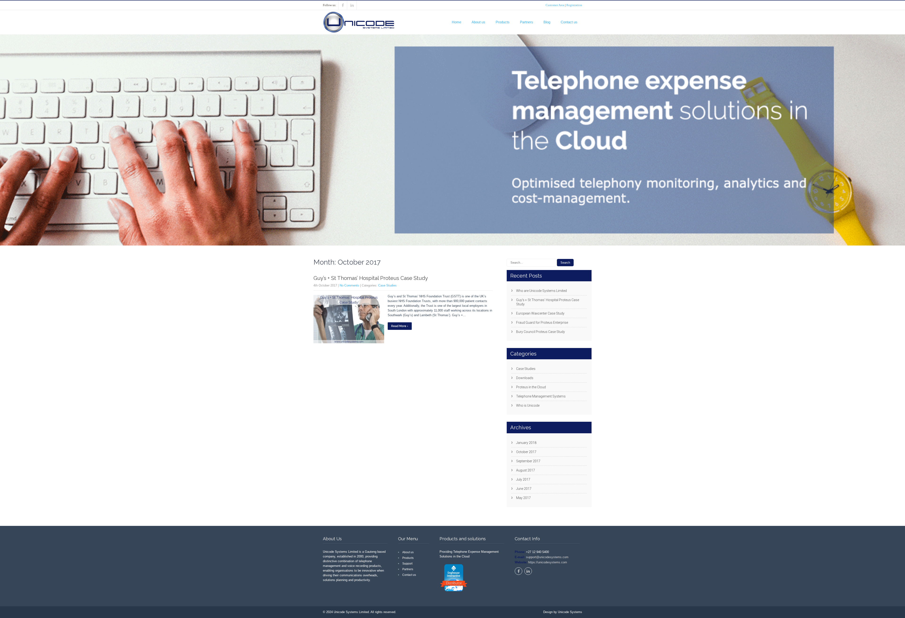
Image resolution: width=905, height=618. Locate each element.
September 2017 (528, 461)
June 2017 (523, 489)
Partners (526, 22)
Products (503, 22)
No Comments (349, 285)
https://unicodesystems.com (547, 562)
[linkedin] (352, 5)
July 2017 (523, 479)
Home (456, 22)
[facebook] (342, 5)
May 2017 (523, 498)
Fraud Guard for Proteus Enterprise (542, 322)
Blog (546, 22)
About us (478, 22)
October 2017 (526, 452)
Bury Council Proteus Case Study (540, 332)
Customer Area (555, 5)
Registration (574, 5)
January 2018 (526, 443)
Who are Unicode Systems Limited (541, 291)
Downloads (524, 378)
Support (407, 563)
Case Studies (387, 285)
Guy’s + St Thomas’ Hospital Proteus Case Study (370, 278)
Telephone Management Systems (541, 396)
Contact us (569, 22)
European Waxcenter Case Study (540, 313)
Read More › (399, 326)
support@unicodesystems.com (546, 557)
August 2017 (525, 470)
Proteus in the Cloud (531, 387)
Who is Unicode (527, 405)
